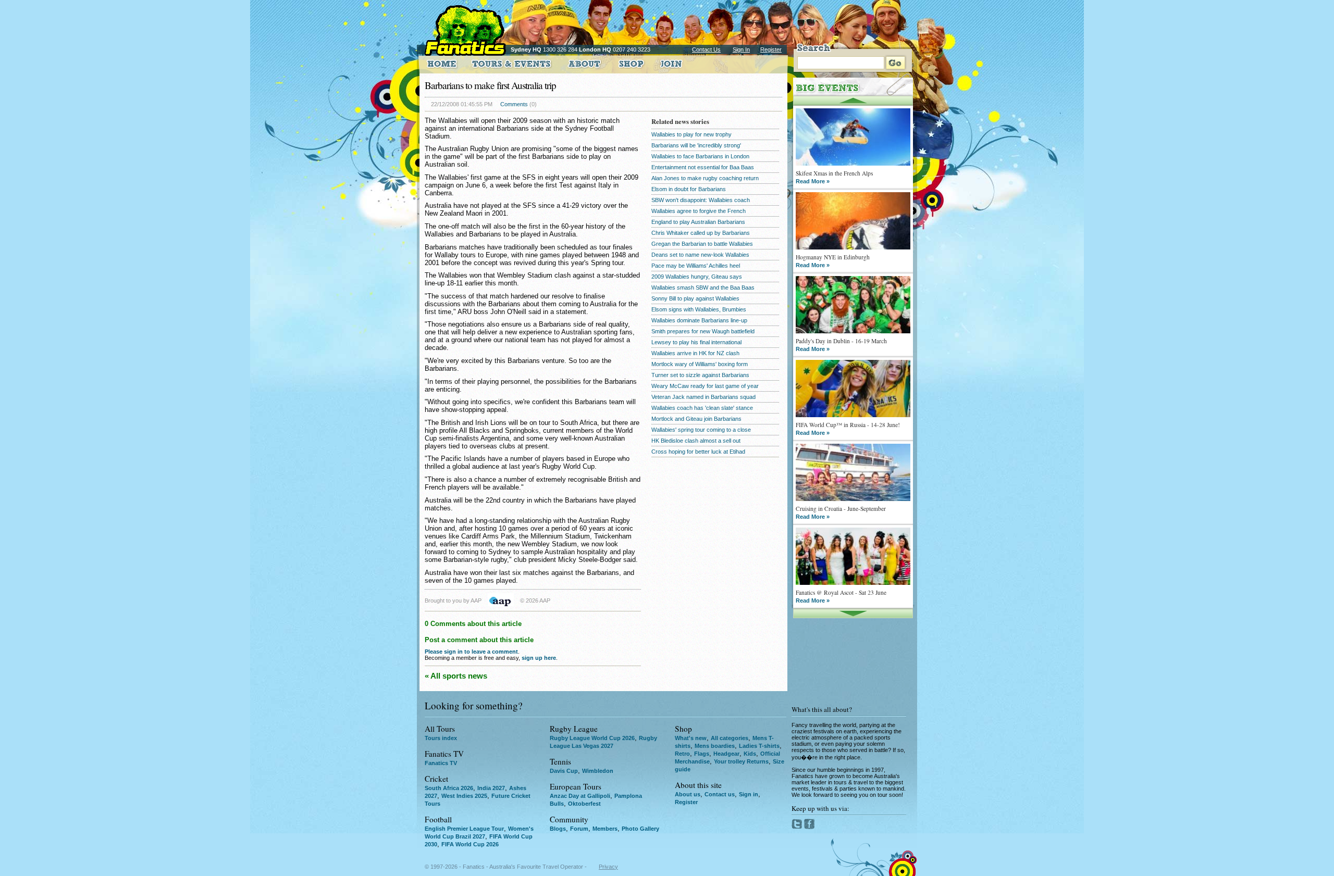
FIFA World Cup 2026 (470, 844)
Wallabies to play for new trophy (691, 134)
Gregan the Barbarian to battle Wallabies (702, 244)
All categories (729, 738)
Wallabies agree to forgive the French (698, 211)
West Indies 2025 (464, 796)
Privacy (608, 867)
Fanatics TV (441, 763)
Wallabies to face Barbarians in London (700, 156)
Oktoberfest (584, 803)
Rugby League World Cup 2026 (592, 738)
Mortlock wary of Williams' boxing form (699, 364)
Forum (579, 828)
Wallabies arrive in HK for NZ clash (695, 353)
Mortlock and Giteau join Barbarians (696, 419)
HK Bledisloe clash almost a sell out (695, 440)
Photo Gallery (640, 828)
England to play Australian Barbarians (698, 222)
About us (687, 794)
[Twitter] (798, 827)
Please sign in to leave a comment (471, 651)
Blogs (558, 828)
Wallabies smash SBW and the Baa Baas (703, 287)
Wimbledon (597, 771)
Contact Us (706, 49)
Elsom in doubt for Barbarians (688, 189)
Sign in (748, 794)
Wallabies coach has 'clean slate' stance (702, 408)
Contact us (720, 794)
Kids (750, 753)
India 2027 (491, 788)
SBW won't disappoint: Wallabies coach (700, 200)
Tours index (441, 738)
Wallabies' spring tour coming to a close (701, 430)
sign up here (539, 658)
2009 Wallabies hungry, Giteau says (696, 276)
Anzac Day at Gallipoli (580, 796)
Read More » (813, 181)
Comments (514, 104)
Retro (682, 753)
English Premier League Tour (464, 828)
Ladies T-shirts (759, 746)
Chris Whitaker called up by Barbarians (700, 233)
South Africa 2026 (449, 788)
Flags (701, 753)
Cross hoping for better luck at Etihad (698, 451)
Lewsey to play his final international (696, 342)
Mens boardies (715, 746)
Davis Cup (564, 771)
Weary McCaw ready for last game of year (705, 386)
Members (604, 828)
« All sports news (456, 675)
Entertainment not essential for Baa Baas (702, 167)
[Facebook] (809, 827)
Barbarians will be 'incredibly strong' (696, 145)
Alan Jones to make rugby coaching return (705, 178)
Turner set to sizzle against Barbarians (700, 375)
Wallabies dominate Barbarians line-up (699, 320)
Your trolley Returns (741, 761)
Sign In (741, 49)
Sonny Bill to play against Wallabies (695, 298)
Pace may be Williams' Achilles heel (695, 265)
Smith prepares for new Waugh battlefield (703, 331)
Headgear (726, 753)
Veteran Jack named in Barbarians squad (703, 397)
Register (771, 49)
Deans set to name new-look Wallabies (700, 255)
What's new (691, 738)
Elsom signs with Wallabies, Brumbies (698, 309)
